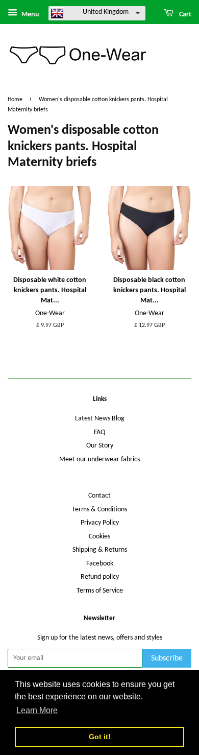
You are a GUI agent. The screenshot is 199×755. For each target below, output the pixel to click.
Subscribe (167, 658)
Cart (184, 14)
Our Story (99, 445)
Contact (99, 495)
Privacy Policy (100, 523)
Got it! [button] (100, 737)
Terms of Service (100, 590)
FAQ (99, 432)
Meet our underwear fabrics (99, 459)
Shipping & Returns (99, 550)
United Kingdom (106, 12)
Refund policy (100, 577)
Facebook (99, 563)
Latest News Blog (100, 418)
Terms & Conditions (99, 509)
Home (15, 100)
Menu (29, 14)
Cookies (99, 536)
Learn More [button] (37, 710)
